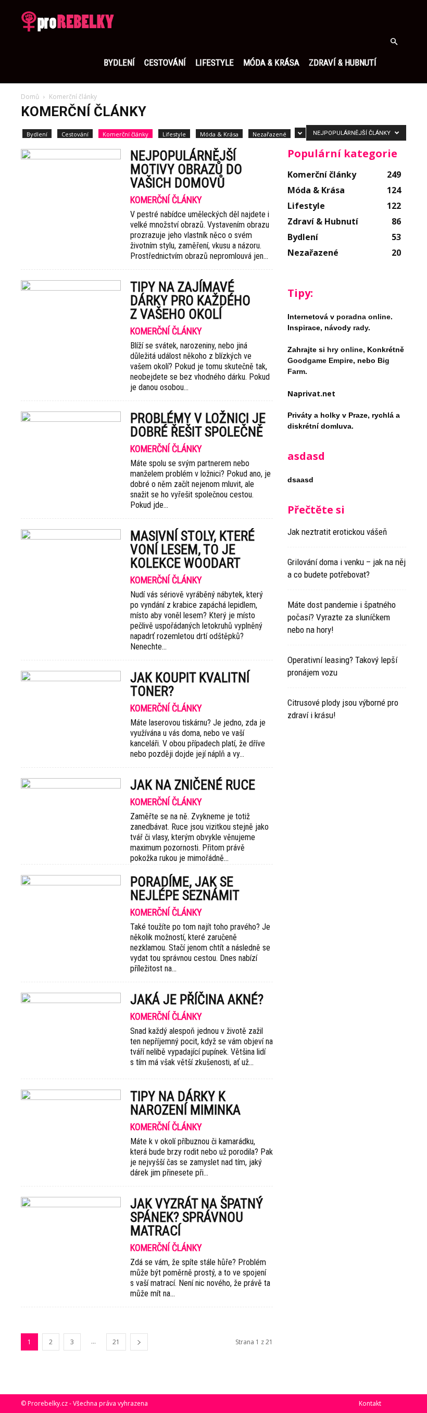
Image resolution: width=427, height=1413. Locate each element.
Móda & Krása (271, 62)
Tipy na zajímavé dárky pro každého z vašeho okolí (190, 300)
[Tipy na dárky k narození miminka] (71, 1126)
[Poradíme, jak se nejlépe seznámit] (71, 911)
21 (116, 1341)
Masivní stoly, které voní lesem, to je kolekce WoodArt (192, 549)
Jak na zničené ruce (192, 785)
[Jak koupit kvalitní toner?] (71, 707)
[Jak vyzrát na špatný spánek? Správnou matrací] (71, 1233)
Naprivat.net (311, 393)
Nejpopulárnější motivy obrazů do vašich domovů (186, 169)
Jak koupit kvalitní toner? (189, 684)
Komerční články (125, 134)
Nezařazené (269, 134)
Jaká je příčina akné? (196, 999)
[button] (393, 41)
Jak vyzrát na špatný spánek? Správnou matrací (196, 1217)
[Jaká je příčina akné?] (71, 1029)
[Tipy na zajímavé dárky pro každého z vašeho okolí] (71, 316)
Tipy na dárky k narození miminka (185, 1103)
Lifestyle (214, 62)
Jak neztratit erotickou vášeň (337, 532)
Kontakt (370, 1403)
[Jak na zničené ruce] (71, 814)
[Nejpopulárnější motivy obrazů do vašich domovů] (71, 185)
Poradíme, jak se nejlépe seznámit (185, 888)
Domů (30, 96)
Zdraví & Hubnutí (342, 62)
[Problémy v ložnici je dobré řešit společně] (71, 447)
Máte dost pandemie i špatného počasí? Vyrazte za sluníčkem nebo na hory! (341, 617)
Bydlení (119, 62)
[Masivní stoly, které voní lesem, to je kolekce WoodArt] (71, 565)
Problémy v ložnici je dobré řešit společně (198, 425)
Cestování (165, 62)
